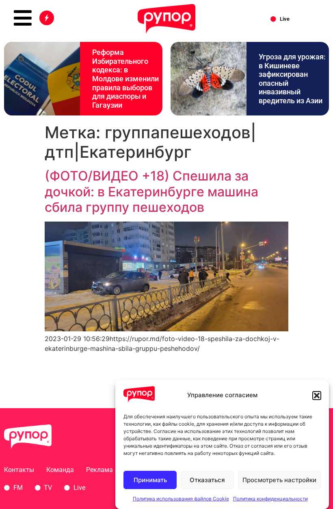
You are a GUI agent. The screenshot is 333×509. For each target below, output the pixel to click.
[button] (317, 396)
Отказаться (207, 480)
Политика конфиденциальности (270, 499)
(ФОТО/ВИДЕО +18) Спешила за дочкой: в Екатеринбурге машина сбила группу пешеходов (151, 191)
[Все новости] (46, 18)
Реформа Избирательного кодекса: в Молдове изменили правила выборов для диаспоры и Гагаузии (125, 78)
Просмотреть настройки (279, 480)
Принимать (150, 480)
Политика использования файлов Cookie (181, 499)
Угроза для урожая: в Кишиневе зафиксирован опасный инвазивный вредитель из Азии (292, 78)
